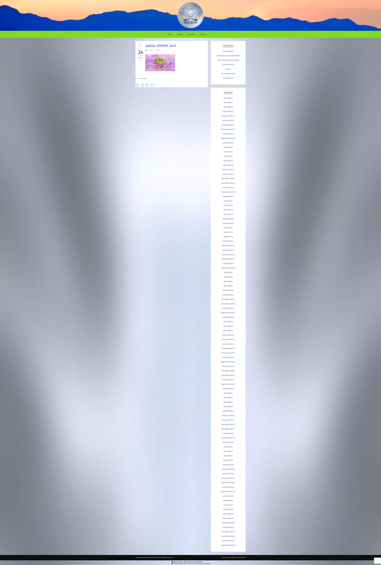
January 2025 (227, 120)
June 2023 (227, 205)
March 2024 (227, 165)
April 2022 (227, 237)
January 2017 (227, 474)
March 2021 (227, 290)
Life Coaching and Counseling (228, 60)
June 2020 (227, 322)
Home (169, 34)
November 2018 (227, 375)
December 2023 (227, 178)
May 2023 (227, 210)
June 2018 (227, 398)
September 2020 (227, 313)
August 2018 (227, 389)
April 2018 (227, 407)
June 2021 (227, 277)
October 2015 (227, 541)
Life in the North (228, 64)
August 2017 (227, 442)
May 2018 (227, 402)
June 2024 (227, 152)
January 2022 (227, 250)
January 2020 (227, 344)
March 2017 (227, 465)
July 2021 (227, 272)
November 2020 (227, 304)
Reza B (150, 50)
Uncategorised (228, 78)
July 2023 (227, 201)
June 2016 (226, 505)
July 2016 (227, 500)
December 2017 (227, 424)
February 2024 (227, 170)
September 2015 (227, 545)
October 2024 (227, 134)
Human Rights (228, 51)
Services (191, 34)
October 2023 (227, 187)
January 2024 (227, 174)
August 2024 (227, 143)
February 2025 (227, 116)
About (179, 34)
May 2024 (227, 156)
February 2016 (227, 523)
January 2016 (227, 527)
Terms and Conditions (229, 557)
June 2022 (227, 228)
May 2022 (227, 232)
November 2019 (227, 353)
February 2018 (227, 415)
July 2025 (227, 98)
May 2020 (227, 326)
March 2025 (227, 111)
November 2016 (227, 483)
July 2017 (227, 447)
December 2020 (227, 299)
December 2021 (227, 254)
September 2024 (227, 138)
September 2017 (227, 438)
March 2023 (227, 219)
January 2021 (227, 295)
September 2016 (227, 491)
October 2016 (227, 487)
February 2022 (227, 246)
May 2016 (226, 509)
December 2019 (227, 348)
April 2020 (227, 330)
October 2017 (227, 433)
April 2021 (227, 286)
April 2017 (226, 460)
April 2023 (227, 214)
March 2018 (227, 411)
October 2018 (227, 380)
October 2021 (227, 263)
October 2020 (227, 308)
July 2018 (227, 393)
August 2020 (227, 317)
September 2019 (227, 362)
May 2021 (227, 281)
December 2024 (227, 125)
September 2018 (227, 384)
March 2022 (227, 241)
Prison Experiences (228, 73)
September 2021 (227, 268)
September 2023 (227, 192)
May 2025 (227, 107)
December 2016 (227, 478)
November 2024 (227, 129)
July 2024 (227, 147)
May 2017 (227, 456)
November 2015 (226, 536)
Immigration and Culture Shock (228, 56)
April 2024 (227, 161)
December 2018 (227, 371)
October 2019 (227, 357)
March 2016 (227, 518)
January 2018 (227, 420)
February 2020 (227, 339)
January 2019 (227, 366)
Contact (203, 34)
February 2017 (227, 469)
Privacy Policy (241, 557)
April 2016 (226, 514)
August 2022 (227, 223)
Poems (228, 69)
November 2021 (227, 259)
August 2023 (227, 196)
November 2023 (227, 183)
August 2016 (226, 496)
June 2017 (227, 451)
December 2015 (227, 532)
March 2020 (227, 335)
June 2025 (227, 102)
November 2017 (227, 429)
